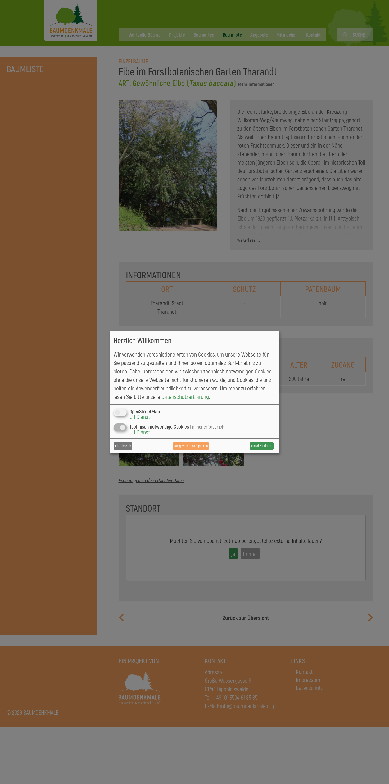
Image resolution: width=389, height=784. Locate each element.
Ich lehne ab (123, 446)
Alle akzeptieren (261, 446)
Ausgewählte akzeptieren (191, 446)
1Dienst (139, 416)
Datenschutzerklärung (185, 396)
